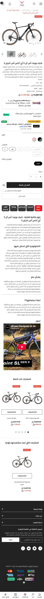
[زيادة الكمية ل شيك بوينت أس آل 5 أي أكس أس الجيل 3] (40, 176)
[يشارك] (4, 185)
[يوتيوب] (29, 548)
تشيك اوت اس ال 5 (11, 418)
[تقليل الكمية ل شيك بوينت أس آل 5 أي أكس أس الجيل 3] (31, 176)
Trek (37, 82)
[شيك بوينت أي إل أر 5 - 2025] (32, 396)
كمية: (40, 171)
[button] (36, 43)
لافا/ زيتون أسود (34, 139)
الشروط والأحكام (16, 190)
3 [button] (22, 432)
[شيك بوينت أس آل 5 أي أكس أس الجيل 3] (22, 460)
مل (12, 149)
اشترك (10, 539)
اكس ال (37, 154)
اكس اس (37, 149)
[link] (32, 595)
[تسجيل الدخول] (10, 4)
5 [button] (16, 432)
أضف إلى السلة (24, 185)
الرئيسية (35, 10)
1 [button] (28, 432)
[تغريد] (23, 548)
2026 (38, 163)
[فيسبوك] (40, 548)
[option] (22, 30)
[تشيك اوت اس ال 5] (11, 396)
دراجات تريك (26, 10)
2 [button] (25, 432)
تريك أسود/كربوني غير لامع (40, 139)
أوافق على (7, 191)
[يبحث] (34, 3)
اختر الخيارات (32, 412)
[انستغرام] (34, 548)
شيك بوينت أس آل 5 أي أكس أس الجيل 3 (22, 483)
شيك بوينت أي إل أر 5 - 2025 (32, 418)
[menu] (40, 3)
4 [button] (19, 432)
